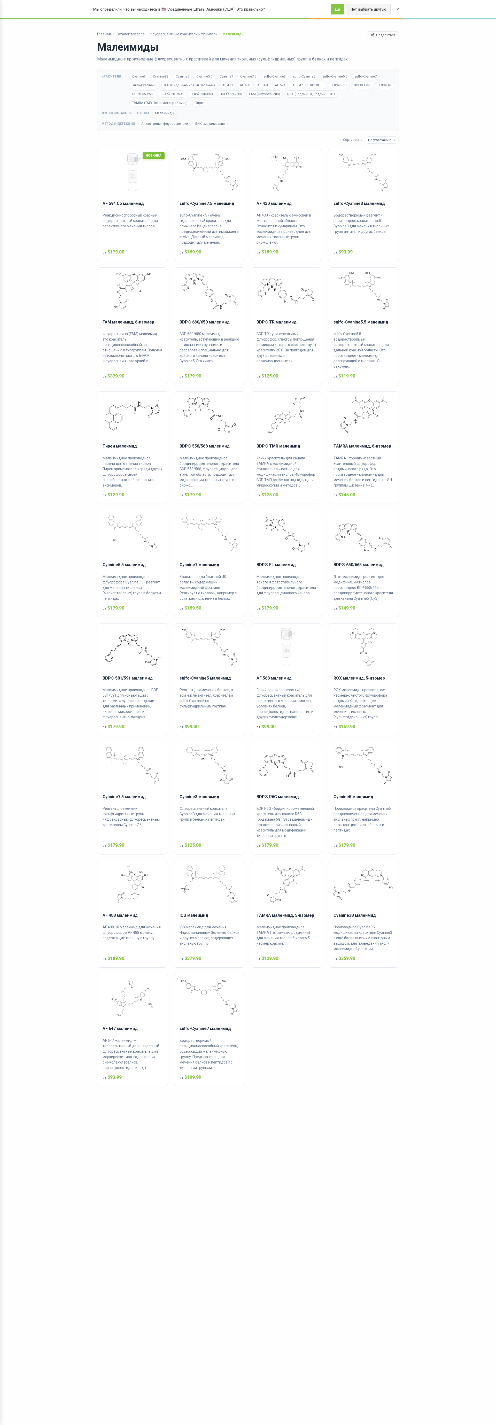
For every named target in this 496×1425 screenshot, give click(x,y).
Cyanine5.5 (204, 76)
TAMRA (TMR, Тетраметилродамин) (160, 103)
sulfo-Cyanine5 (304, 76)
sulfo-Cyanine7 (365, 76)
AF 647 (297, 85)
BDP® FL (316, 85)
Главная (104, 34)
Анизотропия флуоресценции (164, 124)
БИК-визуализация (210, 124)
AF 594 (280, 85)
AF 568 (262, 85)
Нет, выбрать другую (368, 9)
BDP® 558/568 (143, 94)
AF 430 (227, 85)
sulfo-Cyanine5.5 (334, 76)
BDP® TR (384, 85)
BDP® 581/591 (172, 94)
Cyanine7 (226, 76)
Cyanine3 (139, 76)
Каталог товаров (130, 34)
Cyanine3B (160, 76)
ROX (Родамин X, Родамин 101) (311, 94)
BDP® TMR (362, 85)
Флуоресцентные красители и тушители (184, 34)
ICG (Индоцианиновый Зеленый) (189, 85)
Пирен (200, 103)
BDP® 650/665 (231, 94)
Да (337, 9)
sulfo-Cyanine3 (275, 76)
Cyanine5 (182, 76)
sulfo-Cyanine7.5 (144, 85)
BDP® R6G (339, 85)
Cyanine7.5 (248, 76)
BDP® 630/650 (202, 94)
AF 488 (245, 85)
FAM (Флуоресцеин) (264, 94)
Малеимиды (164, 113)
